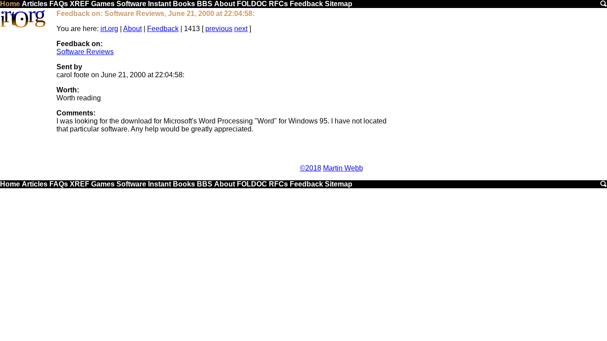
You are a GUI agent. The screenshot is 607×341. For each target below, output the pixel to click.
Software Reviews (85, 52)
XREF (79, 4)
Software (131, 4)
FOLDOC (252, 4)
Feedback (306, 4)
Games (103, 4)
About (224, 4)
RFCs (278, 4)
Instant (159, 4)
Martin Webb (343, 168)
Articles (35, 4)
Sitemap (338, 4)
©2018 (310, 168)
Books (184, 4)
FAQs (58, 4)
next (241, 28)
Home (10, 4)
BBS (204, 4)
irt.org (109, 28)
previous (218, 28)
